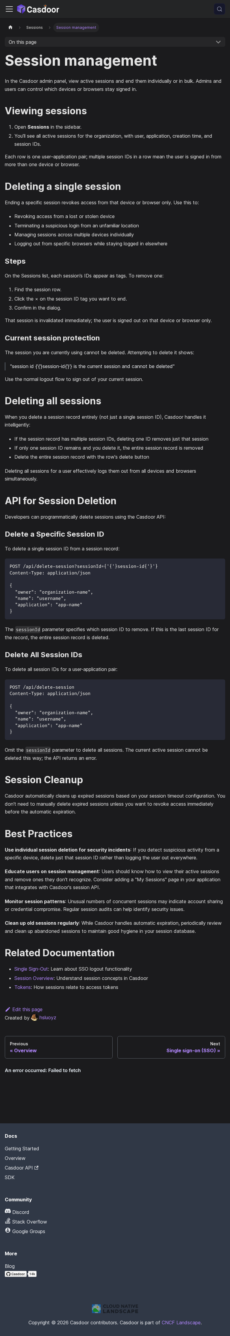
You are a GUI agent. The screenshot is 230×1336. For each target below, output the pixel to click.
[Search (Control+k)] (219, 9)
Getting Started (22, 1149)
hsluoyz (48, 1017)
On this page (23, 42)
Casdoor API (19, 1168)
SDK (10, 1177)
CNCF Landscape (181, 1323)
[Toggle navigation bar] (9, 8)
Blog (10, 1266)
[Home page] (10, 27)
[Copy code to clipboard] (218, 566)
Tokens (22, 987)
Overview (15, 1158)
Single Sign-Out (31, 969)
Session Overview (34, 978)
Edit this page (27, 1009)
